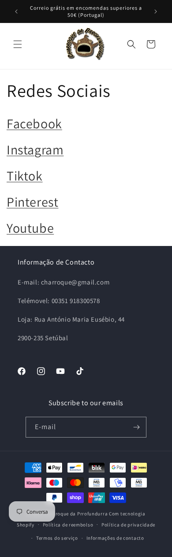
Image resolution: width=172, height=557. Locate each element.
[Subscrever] (136, 427)
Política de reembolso (68, 525)
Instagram (35, 149)
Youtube (30, 228)
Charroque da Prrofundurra (77, 514)
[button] (17, 44)
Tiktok (25, 175)
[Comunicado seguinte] (155, 11)
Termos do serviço (57, 538)
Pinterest (32, 202)
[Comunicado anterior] (16, 11)
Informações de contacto (115, 538)
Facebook (34, 123)
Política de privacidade (128, 525)
